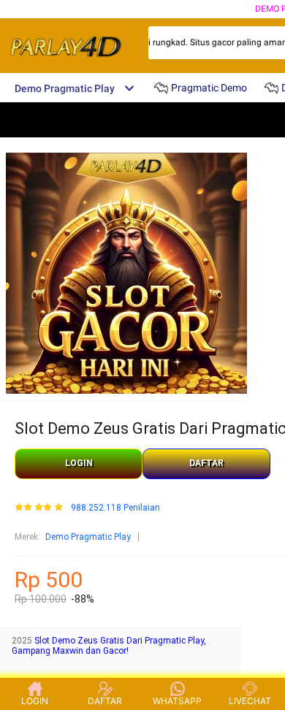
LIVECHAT (250, 700)
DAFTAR (206, 463)
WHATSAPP (177, 700)
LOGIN (79, 463)
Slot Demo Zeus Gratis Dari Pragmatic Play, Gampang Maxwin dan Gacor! (109, 645)
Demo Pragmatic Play (88, 537)
